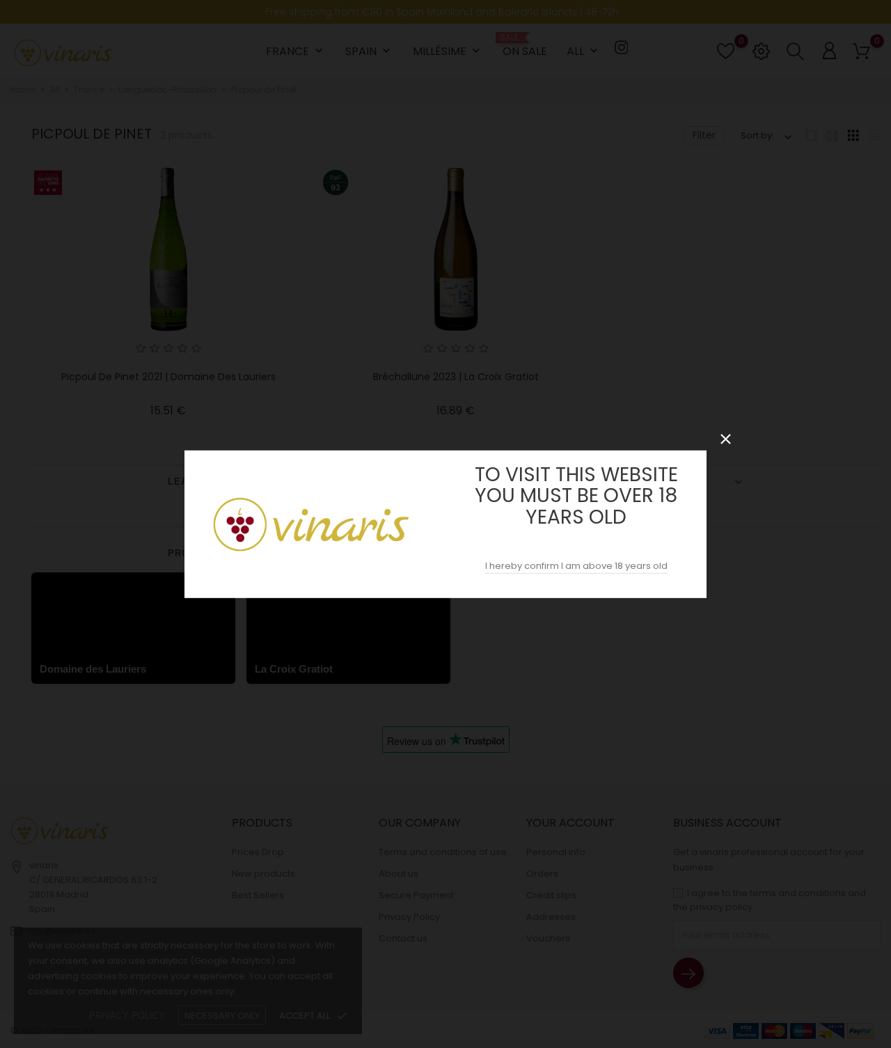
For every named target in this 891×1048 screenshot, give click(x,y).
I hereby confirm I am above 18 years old (576, 565)
